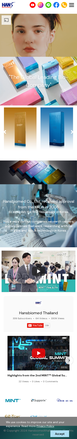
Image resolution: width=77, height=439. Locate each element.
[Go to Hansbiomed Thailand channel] (38, 303)
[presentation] (4, 132)
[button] (8, 360)
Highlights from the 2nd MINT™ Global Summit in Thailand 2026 (38, 375)
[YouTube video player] (38, 271)
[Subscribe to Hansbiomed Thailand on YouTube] (38, 325)
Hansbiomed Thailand (38, 312)
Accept (60, 433)
